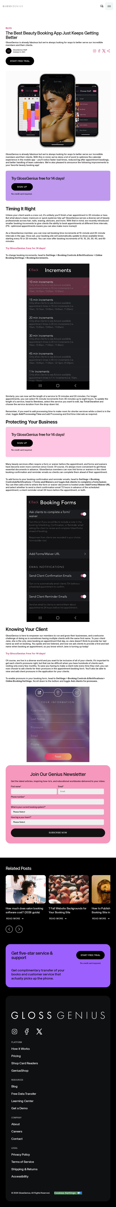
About (15, 1124)
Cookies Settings (65, 1193)
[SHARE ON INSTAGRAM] (94, 51)
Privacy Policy (20, 1154)
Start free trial (20, 61)
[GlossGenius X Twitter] (39, 1031)
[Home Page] (13, 6)
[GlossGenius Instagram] (14, 1031)
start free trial (90, 955)
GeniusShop (19, 1071)
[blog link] (26, 897)
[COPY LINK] (108, 51)
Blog (14, 1086)
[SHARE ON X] (104, 51)
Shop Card (24, 1063)
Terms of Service (22, 1162)
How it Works (20, 1049)
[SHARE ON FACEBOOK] (99, 51)
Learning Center (22, 1101)
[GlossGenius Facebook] (26, 1031)
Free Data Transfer (23, 1094)
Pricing (16, 1056)
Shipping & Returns (24, 1169)
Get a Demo (19, 1108)
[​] (101, 6)
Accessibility (19, 1176)
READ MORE (13, 918)
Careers (16, 1131)
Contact (16, 1139)
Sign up (22, 186)
